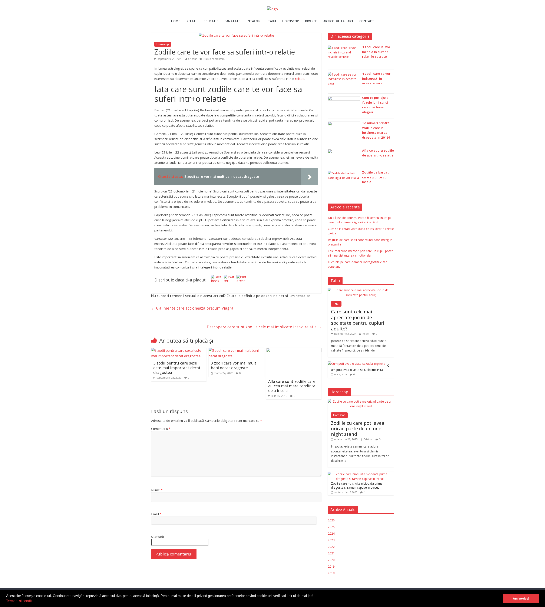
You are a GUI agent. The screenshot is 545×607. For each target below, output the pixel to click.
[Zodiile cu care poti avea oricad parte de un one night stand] (361, 401)
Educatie (211, 21)
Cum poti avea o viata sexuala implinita (360, 367)
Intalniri (254, 21)
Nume (156, 490)
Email (156, 514)
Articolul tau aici (338, 21)
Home (175, 21)
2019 (331, 566)
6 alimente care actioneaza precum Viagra (192, 308)
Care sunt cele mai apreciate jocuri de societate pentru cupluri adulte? (357, 319)
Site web (157, 536)
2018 (331, 573)
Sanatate (232, 21)
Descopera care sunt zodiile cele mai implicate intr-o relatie (264, 326)
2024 (331, 533)
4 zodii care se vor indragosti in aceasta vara (376, 78)
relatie (299, 78)
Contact (366, 21)
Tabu (272, 21)
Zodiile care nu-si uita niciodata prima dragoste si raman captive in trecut (357, 485)
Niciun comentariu (214, 59)
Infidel (365, 334)
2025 (331, 527)
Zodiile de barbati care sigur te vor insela (376, 177)
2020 (331, 560)
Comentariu (161, 428)
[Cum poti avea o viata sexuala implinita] (356, 364)
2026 (331, 520)
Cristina (192, 59)
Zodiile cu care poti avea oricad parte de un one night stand (357, 428)
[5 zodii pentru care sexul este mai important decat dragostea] (179, 350)
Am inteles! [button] (521, 598)
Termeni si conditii (19, 601)
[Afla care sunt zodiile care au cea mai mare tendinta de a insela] (293, 350)
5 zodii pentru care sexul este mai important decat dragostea (177, 367)
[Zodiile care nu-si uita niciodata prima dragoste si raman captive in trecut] (360, 474)
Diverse (311, 21)
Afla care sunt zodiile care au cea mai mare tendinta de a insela (291, 386)
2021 (331, 553)
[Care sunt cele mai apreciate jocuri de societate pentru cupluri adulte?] (361, 290)
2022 (331, 547)
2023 (331, 540)
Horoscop (290, 21)
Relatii (191, 21)
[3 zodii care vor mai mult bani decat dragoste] (236, 350)
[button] (35, 601)
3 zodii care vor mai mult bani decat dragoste (233, 365)
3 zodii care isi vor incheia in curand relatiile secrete (376, 52)
